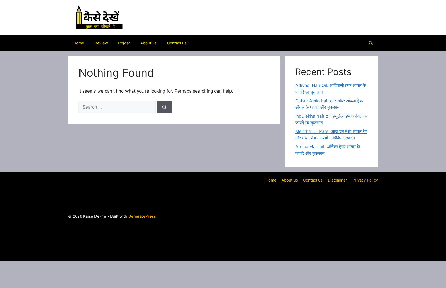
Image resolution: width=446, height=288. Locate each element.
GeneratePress (142, 216)
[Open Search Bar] (371, 43)
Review (101, 42)
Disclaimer (337, 180)
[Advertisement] (322, 219)
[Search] (164, 107)
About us (148, 42)
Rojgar (124, 42)
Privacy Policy (365, 180)
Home (78, 42)
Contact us (177, 42)
